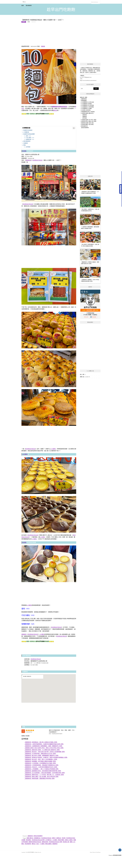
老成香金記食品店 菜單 (55, 842)
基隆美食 (23, 21)
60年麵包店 (48, 840)
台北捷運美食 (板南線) (86, 103)
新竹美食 (85, 118)
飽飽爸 (29, 21)
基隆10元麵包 (69, 840)
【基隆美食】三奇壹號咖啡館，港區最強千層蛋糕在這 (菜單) (41, 765)
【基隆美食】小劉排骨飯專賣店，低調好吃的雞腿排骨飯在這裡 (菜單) (44, 744)
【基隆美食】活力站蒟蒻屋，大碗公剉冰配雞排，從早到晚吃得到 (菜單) (44, 773)
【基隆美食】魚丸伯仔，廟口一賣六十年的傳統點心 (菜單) (40, 759)
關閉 (86, 97)
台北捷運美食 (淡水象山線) (87, 102)
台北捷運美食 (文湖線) (86, 108)
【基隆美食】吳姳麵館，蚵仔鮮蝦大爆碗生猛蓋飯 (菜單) (40, 761)
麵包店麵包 (48, 844)
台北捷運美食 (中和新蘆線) (87, 107)
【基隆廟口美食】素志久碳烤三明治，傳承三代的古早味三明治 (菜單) (44, 748)
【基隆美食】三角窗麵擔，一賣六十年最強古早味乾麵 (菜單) (41, 769)
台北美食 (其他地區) (86, 110)
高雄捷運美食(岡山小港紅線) (88, 111)
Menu (24, 1)
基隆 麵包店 (30, 838)
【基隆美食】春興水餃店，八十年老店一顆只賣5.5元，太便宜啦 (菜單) (44, 774)
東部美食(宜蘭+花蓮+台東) (87, 122)
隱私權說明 (29, 5)
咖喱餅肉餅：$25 (30, 139)
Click (120, 189)
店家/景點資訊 (26, 141)
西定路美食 (28, 844)
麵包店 (55, 110)
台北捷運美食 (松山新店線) (87, 105)
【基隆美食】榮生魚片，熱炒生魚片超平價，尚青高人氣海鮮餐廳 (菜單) (44, 751)
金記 (37, 844)
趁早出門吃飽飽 (61, 9)
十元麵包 (42, 844)
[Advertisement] (48, 35)
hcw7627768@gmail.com (85, 77)
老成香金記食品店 (62, 106)
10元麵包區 (26, 132)
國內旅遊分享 (84, 126)
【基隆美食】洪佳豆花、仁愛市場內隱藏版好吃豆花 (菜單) (40, 767)
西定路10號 (66, 842)
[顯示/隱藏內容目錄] (73, 128)
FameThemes (98, 852)
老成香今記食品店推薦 (29, 134)
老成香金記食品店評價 (38, 840)
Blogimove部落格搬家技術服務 (115, 855)
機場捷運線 (84, 100)
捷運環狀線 (84, 98)
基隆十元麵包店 (56, 838)
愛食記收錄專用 (38, 836)
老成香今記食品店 (27, 130)
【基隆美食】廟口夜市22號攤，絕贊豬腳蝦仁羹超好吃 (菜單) (41, 755)
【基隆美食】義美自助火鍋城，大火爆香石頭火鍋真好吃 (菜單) (42, 750)
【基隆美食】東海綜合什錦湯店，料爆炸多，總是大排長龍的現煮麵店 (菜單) (45, 757)
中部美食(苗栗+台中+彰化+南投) (88, 119)
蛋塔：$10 (28, 135)
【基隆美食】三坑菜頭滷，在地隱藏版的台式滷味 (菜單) (40, 763)
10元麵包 (53, 449)
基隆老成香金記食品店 (35, 842)
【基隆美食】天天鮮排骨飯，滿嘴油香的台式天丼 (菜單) (40, 753)
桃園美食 (85, 116)
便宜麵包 (28, 840)
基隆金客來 (45, 842)
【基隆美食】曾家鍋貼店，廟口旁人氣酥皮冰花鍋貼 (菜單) (40, 742)
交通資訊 (25, 143)
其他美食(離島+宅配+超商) (87, 124)
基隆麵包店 (37, 838)
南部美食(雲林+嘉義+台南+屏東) (88, 121)
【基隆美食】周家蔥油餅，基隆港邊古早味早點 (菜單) (39, 778)
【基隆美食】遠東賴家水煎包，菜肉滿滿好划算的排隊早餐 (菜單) (42, 771)
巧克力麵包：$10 (30, 137)
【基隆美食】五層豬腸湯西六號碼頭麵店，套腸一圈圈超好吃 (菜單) (43, 746)
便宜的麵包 (61, 840)
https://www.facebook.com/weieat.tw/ (88, 80)
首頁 (22, 5)
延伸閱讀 (28, 146)
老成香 (24, 151)
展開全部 (82, 97)
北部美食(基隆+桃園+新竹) (87, 113)
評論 (24, 145)
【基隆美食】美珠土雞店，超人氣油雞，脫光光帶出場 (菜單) (41, 776)
